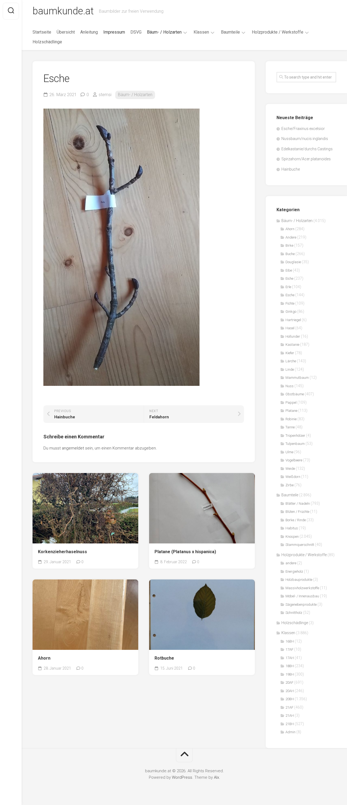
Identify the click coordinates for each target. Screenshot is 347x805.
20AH (289, 691)
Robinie (291, 419)
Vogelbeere (293, 460)
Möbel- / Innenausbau (302, 596)
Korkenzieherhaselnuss (62, 551)
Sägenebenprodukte (301, 604)
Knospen (292, 537)
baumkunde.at (63, 11)
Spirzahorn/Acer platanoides (306, 159)
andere (290, 563)
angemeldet (73, 448)
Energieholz (294, 571)
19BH (289, 674)
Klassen (201, 32)
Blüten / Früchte (297, 512)
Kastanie (292, 345)
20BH (289, 699)
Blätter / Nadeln (297, 503)
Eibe (288, 270)
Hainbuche (290, 169)
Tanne (290, 427)
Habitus (291, 528)
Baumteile (230, 32)
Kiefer (289, 353)
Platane (291, 411)
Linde (289, 369)
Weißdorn (292, 477)
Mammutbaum (297, 378)
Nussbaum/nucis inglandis (304, 138)
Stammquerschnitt (299, 545)
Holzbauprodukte (298, 580)
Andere (290, 237)
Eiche (289, 278)
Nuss (289, 386)
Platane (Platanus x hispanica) (185, 551)
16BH (289, 641)
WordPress (182, 777)
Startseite (42, 32)
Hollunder (292, 336)
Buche (290, 254)
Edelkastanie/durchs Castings (307, 149)
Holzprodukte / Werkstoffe (277, 32)
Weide (290, 469)
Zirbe (289, 485)
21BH (289, 724)
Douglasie (293, 262)
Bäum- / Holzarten (164, 32)
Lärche (290, 361)
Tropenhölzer (295, 436)
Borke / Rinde (295, 520)
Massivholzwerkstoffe (302, 588)
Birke (289, 245)
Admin (290, 732)
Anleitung (89, 32)
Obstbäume (294, 394)
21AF (289, 707)
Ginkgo (290, 311)
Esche (289, 295)
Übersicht (66, 32)
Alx (216, 777)
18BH (289, 666)
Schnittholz (293, 613)
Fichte (289, 303)
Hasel (289, 328)
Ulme (289, 452)
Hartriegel (293, 320)
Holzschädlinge (47, 41)
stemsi (105, 94)
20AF (289, 682)
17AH (289, 658)
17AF (289, 649)
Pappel (291, 402)
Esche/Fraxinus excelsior (303, 128)
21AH (289, 715)
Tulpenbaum (295, 444)
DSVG (136, 32)
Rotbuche (164, 658)
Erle (288, 287)
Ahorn (44, 658)
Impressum (114, 32)
